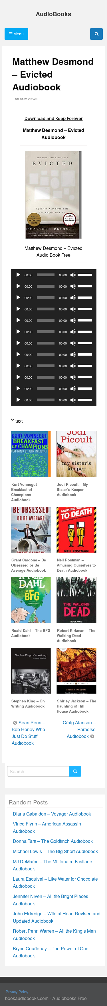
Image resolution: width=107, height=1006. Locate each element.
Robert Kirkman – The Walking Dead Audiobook (76, 635)
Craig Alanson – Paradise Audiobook (79, 729)
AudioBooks (53, 14)
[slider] (86, 274)
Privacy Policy (17, 991)
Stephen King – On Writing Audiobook (28, 703)
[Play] (18, 275)
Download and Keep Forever (54, 118)
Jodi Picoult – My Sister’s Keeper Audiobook (72, 489)
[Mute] (73, 275)
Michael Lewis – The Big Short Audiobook (55, 851)
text (19, 421)
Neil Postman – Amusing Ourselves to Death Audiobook (76, 565)
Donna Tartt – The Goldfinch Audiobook (53, 841)
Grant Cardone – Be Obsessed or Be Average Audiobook (28, 565)
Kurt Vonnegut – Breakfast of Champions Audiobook (25, 492)
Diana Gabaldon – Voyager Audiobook (52, 813)
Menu (18, 34)
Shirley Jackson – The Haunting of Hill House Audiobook (76, 706)
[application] (53, 275)
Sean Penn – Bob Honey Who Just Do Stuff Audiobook (28, 732)
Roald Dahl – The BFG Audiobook (31, 633)
